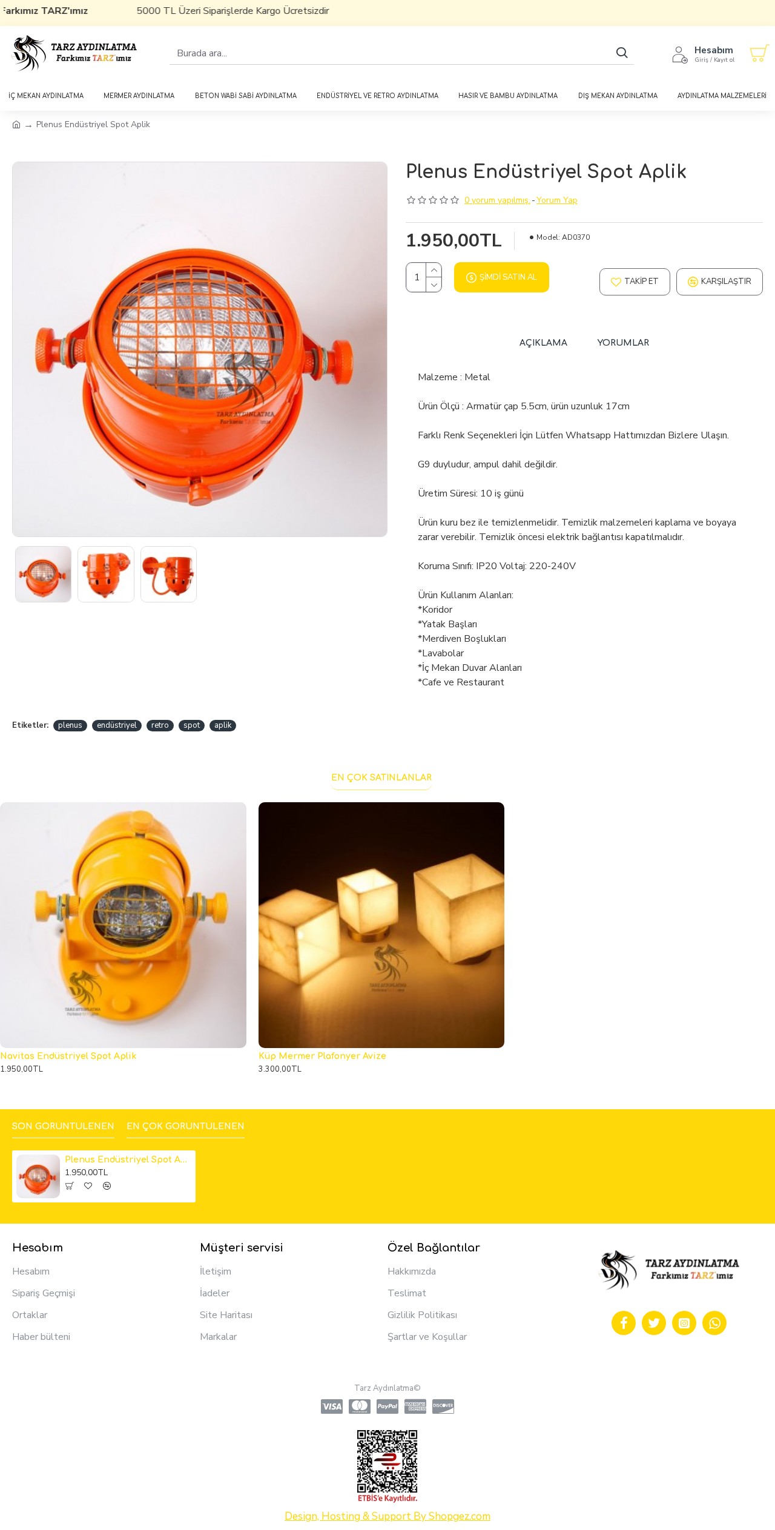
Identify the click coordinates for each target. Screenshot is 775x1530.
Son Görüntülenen (63, 1126)
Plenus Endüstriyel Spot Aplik (128, 1159)
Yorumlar (623, 343)
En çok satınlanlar (381, 777)
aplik (222, 725)
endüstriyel (117, 725)
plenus (70, 725)
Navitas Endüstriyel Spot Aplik (68, 1056)
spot (191, 725)
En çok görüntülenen (186, 1126)
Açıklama (543, 343)
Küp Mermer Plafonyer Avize (322, 1056)
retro (160, 725)
